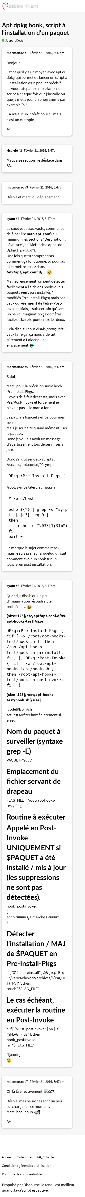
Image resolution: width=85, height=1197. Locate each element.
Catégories (25, 1157)
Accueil (7, 1157)
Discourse (32, 1184)
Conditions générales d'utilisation (26, 1165)
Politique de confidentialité (22, 1174)
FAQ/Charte (45, 1157)
